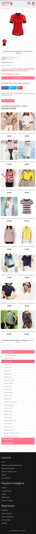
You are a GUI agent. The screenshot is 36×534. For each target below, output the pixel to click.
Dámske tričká (6, 9)
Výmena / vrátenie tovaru (9, 471)
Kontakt (3, 475)
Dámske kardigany (9, 405)
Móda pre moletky (9, 380)
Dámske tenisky (6, 491)
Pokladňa (4, 523)
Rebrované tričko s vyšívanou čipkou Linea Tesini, (14, 303)
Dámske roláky (8, 408)
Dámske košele (8, 395)
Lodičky (3, 494)
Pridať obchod (5, 478)
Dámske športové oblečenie (11, 436)
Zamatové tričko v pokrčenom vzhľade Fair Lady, (13, 275)
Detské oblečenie (8, 443)
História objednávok (7, 517)
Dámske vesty (7, 399)
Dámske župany (8, 423)
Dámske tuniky (8, 377)
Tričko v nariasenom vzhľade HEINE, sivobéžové (13, 133)
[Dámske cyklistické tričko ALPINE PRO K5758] (18, 24)
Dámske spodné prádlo (10, 420)
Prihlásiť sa (4, 510)
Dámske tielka (7, 367)
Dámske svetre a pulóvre (10, 402)
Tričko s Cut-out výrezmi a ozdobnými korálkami (13, 190)
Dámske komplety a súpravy (11, 433)
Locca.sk (23, 530)
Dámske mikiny (8, 358)
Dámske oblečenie (8, 352)
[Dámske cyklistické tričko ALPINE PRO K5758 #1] (4, 42)
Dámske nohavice (8, 383)
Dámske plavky (8, 417)
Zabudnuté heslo (6, 513)
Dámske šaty (7, 371)
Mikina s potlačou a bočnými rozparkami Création (14, 218)
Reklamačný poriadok (8, 468)
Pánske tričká (5, 497)
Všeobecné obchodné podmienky (11, 465)
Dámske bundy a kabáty (10, 355)
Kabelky (3, 488)
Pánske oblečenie (8, 439)
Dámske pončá (8, 414)
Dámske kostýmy (8, 392)
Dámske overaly (8, 411)
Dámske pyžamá (8, 427)
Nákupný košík (5, 520)
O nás (3, 462)
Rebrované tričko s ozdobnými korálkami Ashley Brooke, (16, 161)
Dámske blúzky (8, 374)
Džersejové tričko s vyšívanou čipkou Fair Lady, (13, 246)
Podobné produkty (8, 101)
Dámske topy (7, 364)
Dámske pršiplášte (9, 430)
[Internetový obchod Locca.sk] (6, 2)
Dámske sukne (8, 386)
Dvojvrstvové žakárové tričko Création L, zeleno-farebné (16, 331)
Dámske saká (7, 389)
